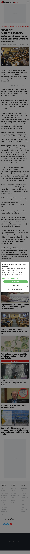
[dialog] (15, 277)
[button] (15, 278)
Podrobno (4, 276)
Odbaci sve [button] (16, 285)
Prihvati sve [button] (15, 281)
